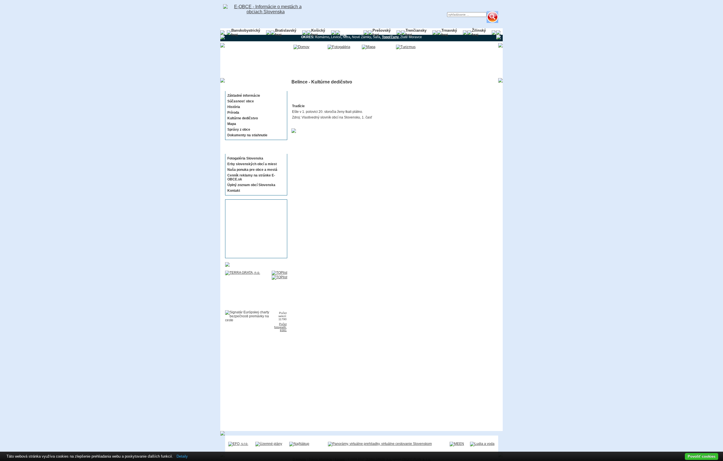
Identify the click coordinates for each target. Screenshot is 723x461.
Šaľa (376, 37)
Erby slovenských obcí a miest (252, 164)
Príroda (233, 113)
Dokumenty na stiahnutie (247, 135)
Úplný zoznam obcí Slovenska (251, 185)
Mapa (231, 124)
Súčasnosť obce (240, 101)
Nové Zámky (361, 37)
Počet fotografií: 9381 (280, 327)
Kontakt (233, 191)
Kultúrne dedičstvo (242, 118)
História (233, 107)
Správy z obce (238, 130)
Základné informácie (243, 96)
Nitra (346, 37)
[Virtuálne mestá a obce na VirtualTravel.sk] (380, 444)
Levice (336, 37)
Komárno (322, 37)
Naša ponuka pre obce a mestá (252, 170)
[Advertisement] (254, 229)
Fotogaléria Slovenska (245, 158)
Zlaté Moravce (411, 37)
